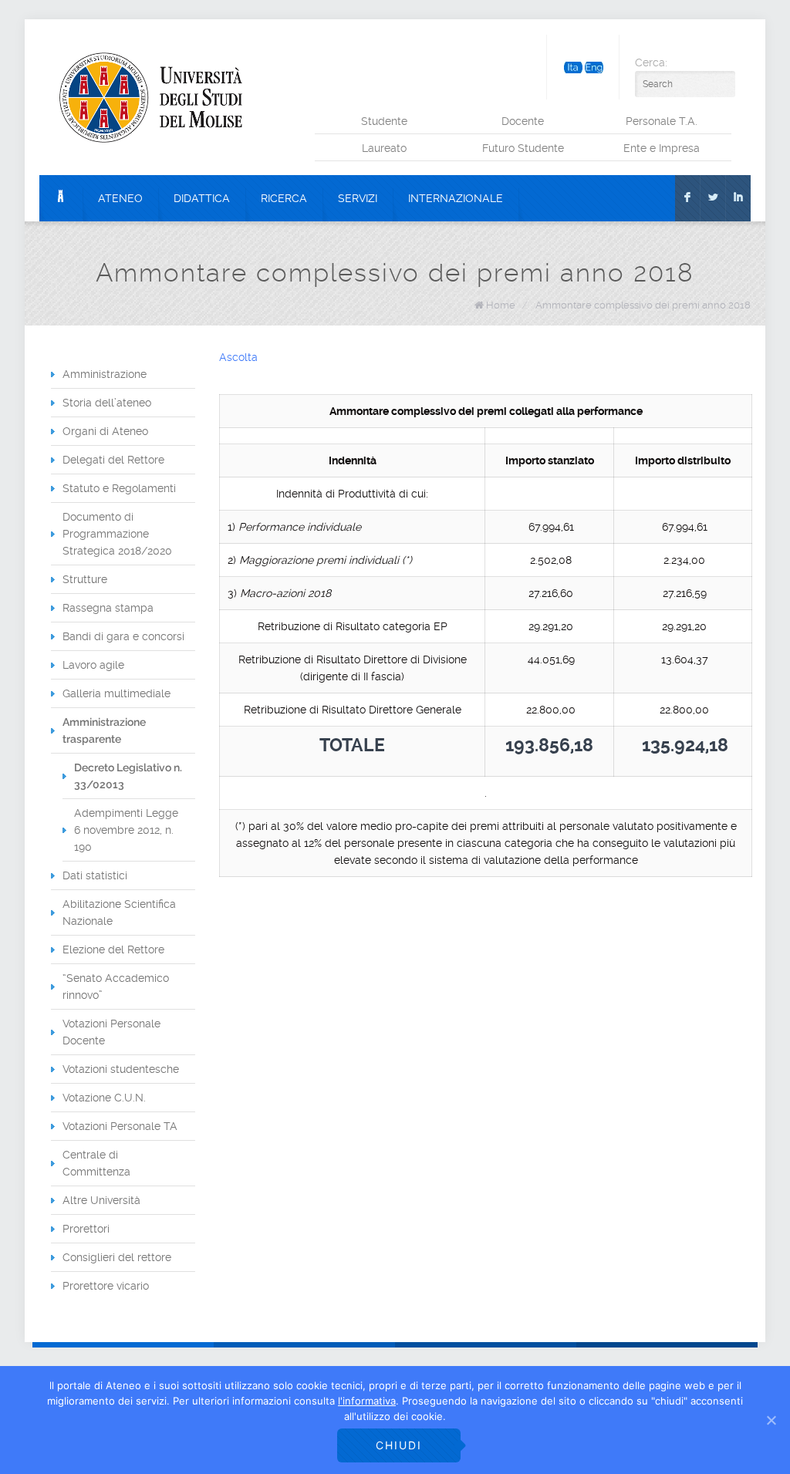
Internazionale (455, 198)
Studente (384, 121)
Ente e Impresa (661, 148)
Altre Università (101, 1200)
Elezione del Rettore (113, 949)
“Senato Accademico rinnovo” (115, 986)
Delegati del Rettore (113, 460)
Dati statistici (94, 875)
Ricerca (284, 198)
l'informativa (367, 1401)
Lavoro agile (93, 665)
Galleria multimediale (116, 693)
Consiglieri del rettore (116, 1257)
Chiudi (399, 1445)
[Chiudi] (770, 1420)
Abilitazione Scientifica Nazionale (119, 912)
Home (500, 305)
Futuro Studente (523, 148)
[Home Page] (61, 198)
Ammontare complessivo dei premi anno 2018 (643, 305)
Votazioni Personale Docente (111, 1032)
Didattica (202, 198)
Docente (522, 121)
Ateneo (120, 198)
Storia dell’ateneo (106, 402)
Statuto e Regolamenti (119, 488)
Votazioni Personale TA (119, 1126)
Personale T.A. (661, 121)
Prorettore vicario (105, 1286)
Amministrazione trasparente (104, 730)
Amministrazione (104, 374)
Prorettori (86, 1229)
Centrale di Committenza (96, 1163)
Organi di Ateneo (105, 431)
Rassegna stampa (108, 608)
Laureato (384, 148)
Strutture (84, 579)
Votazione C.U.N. (104, 1097)
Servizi (357, 198)
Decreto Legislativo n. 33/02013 (128, 776)
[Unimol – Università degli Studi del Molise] (151, 97)
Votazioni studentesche (120, 1069)
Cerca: (651, 62)
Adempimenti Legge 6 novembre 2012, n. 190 (126, 830)
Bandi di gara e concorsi (123, 636)
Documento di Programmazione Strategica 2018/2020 (117, 534)
